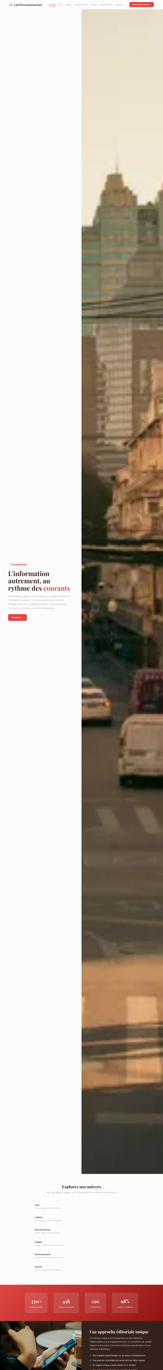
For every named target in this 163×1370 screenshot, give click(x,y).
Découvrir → (17, 617)
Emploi (94, 5)
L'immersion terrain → (141, 4)
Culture (69, 5)
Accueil (52, 5)
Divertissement (81, 5)
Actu (61, 5)
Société (119, 5)
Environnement (106, 5)
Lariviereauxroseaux (25, 5)
